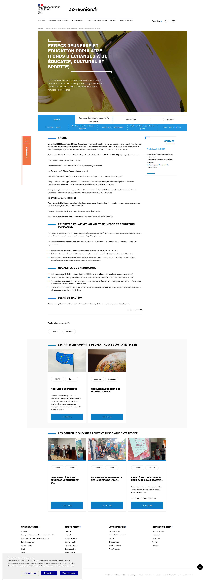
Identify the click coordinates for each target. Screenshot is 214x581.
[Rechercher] (166, 21)
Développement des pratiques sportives (83, 127)
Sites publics (72, 527)
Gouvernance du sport (53, 127)
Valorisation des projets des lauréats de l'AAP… (106, 479)
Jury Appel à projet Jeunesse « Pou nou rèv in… (65, 480)
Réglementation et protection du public (142, 127)
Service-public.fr (70, 549)
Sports (57, 119)
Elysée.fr (68, 531)
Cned (23, 549)
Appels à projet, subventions (112, 127)
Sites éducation (29, 527)
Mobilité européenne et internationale (105, 390)
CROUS (111, 538)
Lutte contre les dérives (172, 127)
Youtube (155, 545)
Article (47, 29)
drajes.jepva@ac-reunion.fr (129, 155)
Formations (131, 119)
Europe (71, 379)
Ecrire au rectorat (158, 531)
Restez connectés (162, 527)
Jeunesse (69, 331)
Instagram (156, 538)
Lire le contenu (67, 417)
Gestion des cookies (161, 575)
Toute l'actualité (114, 549)
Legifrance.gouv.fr (71, 545)
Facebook (155, 535)
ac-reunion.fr (83, 9)
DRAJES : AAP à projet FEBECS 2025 (63, 198)
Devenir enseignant (27, 542)
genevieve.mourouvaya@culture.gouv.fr (109, 176)
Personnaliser (30, 573)
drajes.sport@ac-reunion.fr (92, 166)
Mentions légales (132, 575)
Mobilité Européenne (64, 389)
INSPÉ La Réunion (115, 545)
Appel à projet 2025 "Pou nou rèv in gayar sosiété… (147, 479)
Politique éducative (126, 20)
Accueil (40, 29)
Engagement (168, 119)
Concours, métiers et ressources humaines (101, 20)
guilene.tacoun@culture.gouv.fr (83, 176)
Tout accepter (68, 573)
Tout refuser (49, 573)
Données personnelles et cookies (62, 563)
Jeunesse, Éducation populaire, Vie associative (94, 120)
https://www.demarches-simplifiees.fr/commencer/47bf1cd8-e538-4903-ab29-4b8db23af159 (80, 216)
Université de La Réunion (117, 535)
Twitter (154, 542)
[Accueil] (49, 9)
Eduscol (24, 531)
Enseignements (77, 20)
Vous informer (117, 527)
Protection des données (146, 575)
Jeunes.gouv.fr (70, 542)
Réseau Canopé (26, 545)
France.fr (68, 535)
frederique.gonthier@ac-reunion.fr (157, 165)
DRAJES (55, 331)
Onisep (23, 552)
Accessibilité (173, 21)
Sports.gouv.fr (70, 552)
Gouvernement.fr (71, 538)
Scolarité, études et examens (58, 20)
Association (112, 379)
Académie (41, 20)
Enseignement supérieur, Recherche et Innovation (38, 535)
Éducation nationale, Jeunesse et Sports (35, 538)
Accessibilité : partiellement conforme (181, 575)
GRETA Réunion (114, 531)
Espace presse (114, 542)
